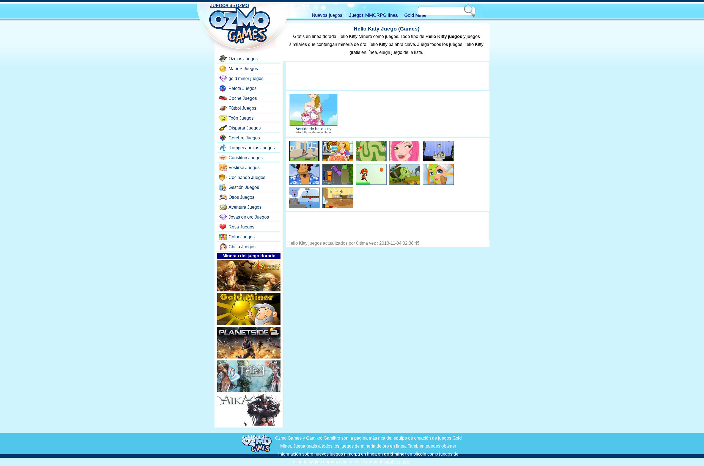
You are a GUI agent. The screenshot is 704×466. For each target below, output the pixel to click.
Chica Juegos (242, 246)
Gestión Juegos (244, 187)
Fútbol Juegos (242, 108)
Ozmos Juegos (243, 58)
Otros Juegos (241, 197)
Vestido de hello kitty (313, 129)
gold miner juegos (246, 78)
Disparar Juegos (245, 128)
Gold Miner (415, 15)
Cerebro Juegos (244, 138)
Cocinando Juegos (247, 177)
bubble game (397, 461)
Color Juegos (242, 237)
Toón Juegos (241, 118)
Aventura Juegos (245, 207)
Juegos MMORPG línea (373, 15)
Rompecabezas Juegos (252, 147)
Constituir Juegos (246, 157)
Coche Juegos (243, 98)
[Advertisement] (387, 76)
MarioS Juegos (243, 68)
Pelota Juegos (243, 88)
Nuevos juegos (327, 15)
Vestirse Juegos (244, 167)
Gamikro (332, 438)
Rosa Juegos (241, 227)
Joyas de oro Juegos (249, 217)
